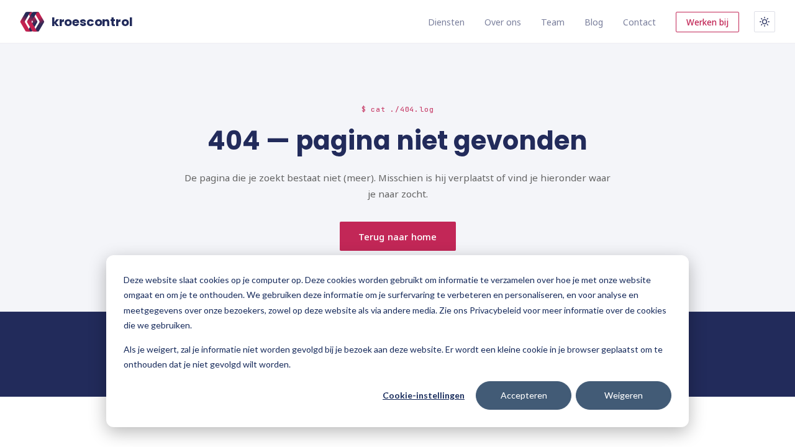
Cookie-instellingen (424, 395)
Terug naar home (397, 236)
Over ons (502, 22)
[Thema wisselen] (764, 21)
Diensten (446, 22)
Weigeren (623, 395)
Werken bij (707, 22)
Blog (593, 22)
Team (553, 22)
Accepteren (524, 395)
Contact (639, 22)
